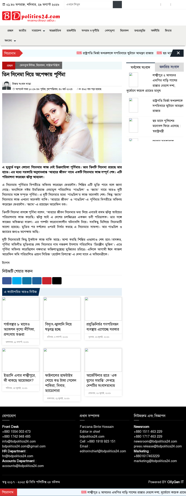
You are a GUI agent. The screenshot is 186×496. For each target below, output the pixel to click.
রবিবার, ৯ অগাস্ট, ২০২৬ (57, 337)
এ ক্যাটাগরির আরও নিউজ (20, 292)
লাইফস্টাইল (53, 65)
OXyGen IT (175, 482)
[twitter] (165, 5)
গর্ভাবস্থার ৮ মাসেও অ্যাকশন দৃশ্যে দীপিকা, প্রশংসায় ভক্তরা (19, 329)
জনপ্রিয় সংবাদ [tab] (169, 67)
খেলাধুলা (110, 30)
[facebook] (155, 5)
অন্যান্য (8, 40)
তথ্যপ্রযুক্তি (139, 30)
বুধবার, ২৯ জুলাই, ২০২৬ (98, 337)
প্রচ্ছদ (10, 30)
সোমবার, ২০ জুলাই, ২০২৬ (99, 393)
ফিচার (168, 30)
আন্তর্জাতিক (55, 30)
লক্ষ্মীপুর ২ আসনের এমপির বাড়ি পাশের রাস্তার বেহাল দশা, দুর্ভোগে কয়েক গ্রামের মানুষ (131, 492)
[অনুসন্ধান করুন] (117, 4)
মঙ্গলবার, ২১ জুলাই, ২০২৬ (58, 398)
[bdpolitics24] (31, 17)
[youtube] (175, 5)
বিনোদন (124, 30)
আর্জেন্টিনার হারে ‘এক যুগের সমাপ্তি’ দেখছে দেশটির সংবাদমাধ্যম (101, 380)
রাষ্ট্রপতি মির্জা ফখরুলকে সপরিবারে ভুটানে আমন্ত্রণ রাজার (107, 53)
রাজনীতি (71, 30)
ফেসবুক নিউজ (27, 65)
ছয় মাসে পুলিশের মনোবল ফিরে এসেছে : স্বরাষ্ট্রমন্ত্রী (167, 126)
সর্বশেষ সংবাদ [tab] (140, 67)
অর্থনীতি (155, 30)
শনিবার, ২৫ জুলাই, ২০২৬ (16, 388)
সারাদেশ (36, 30)
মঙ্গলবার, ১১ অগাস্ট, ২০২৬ (17, 342)
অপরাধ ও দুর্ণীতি (90, 30)
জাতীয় (22, 30)
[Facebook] (7, 280)
